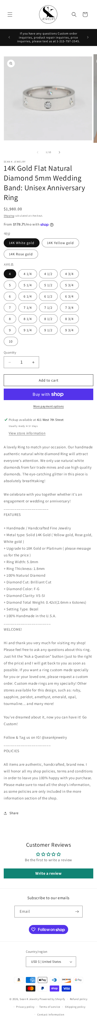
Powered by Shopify (52, 999)
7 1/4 (28, 307)
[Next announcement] (87, 37)
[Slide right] (59, 152)
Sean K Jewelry (29, 999)
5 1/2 (48, 285)
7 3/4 (69, 307)
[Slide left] (37, 152)
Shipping (9, 215)
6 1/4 (28, 296)
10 (11, 341)
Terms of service (49, 1006)
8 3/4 (69, 319)
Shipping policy (75, 1006)
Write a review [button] (48, 873)
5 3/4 (69, 285)
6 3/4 (69, 296)
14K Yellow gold (60, 243)
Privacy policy (25, 1006)
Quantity (10, 352)
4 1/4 (28, 274)
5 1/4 (28, 285)
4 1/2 (48, 274)
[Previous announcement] (9, 37)
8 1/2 (48, 319)
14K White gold (21, 243)
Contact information (50, 1014)
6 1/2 (48, 296)
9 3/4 (69, 330)
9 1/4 (28, 330)
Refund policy (79, 999)
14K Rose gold (21, 254)
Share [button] (14, 813)
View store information (27, 433)
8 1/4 (28, 319)
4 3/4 (69, 274)
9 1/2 (48, 330)
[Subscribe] (76, 911)
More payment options (48, 406)
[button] (9, 14)
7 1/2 (48, 307)
